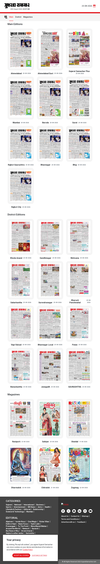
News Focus (23, 524)
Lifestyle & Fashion (13, 509)
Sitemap (85, 516)
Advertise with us (68, 522)
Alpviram (9, 522)
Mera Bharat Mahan (39, 526)
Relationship (38, 509)
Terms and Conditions (70, 519)
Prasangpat (10, 526)
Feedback (81, 522)
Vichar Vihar (44, 522)
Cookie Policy (28, 550)
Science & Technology (15, 512)
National (17, 505)
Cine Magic (32, 522)
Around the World (13, 529)
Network (25, 529)
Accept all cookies (21, 555)
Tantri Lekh (35, 524)
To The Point (23, 526)
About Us (64, 516)
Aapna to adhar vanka (14, 533)
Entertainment (19, 507)
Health (47, 507)
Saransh (35, 529)
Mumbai (29, 512)
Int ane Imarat (26, 531)
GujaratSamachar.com (88, 562)
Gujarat (9, 505)
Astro (40, 507)
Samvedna (30, 533)
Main (11, 17)
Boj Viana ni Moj (12, 531)
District (18, 17)
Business (40, 505)
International (29, 505)
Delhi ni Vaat (11, 524)
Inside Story (20, 522)
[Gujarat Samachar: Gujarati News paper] (17, 5)
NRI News (31, 507)
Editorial (27, 509)
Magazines (28, 17)
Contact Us (75, 516)
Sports (8, 507)
